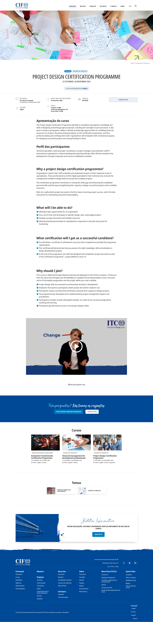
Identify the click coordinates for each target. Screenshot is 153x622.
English (85, 88)
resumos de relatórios (65, 583)
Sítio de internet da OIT (131, 587)
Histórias (60, 577)
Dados (39, 589)
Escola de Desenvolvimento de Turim (110, 591)
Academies (19, 580)
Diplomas (18, 583)
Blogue (128, 583)
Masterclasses (20, 586)
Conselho (82, 577)
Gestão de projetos (80, 71)
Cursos (18, 577)
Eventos (39, 596)
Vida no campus (131, 577)
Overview (39, 580)
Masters (83, 6)
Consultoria (40, 586)
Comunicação (41, 583)
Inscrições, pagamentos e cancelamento (109, 581)
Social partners (83, 589)
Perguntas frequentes (108, 577)
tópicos (81, 586)
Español (133, 615)
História (81, 580)
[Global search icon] (135, 6)
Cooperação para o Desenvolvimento (43, 592)
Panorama (19, 574)
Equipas (81, 583)
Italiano (135, 618)
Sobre (122, 6)
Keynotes (40, 599)
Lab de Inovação (63, 597)
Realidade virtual (131, 580)
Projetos (93, 6)
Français (133, 612)
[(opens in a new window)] (124, 563)
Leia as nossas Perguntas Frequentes (68, 412)
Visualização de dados (65, 580)
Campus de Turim (106, 588)
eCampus (113, 6)
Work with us (83, 591)
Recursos (103, 6)
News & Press (62, 586)
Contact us (104, 575)
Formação (72, 6)
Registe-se (98, 534)
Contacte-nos (123, 100)
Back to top (148, 619)
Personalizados (20, 589)
